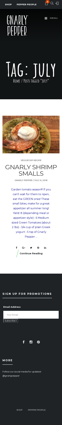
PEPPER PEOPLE (27, 4)
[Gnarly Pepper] (17, 26)
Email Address (12, 307)
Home (16, 81)
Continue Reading (31, 253)
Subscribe (10, 320)
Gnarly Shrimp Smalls (31, 170)
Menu (53, 18)
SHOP (8, 4)
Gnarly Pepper (23, 180)
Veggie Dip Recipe (31, 160)
